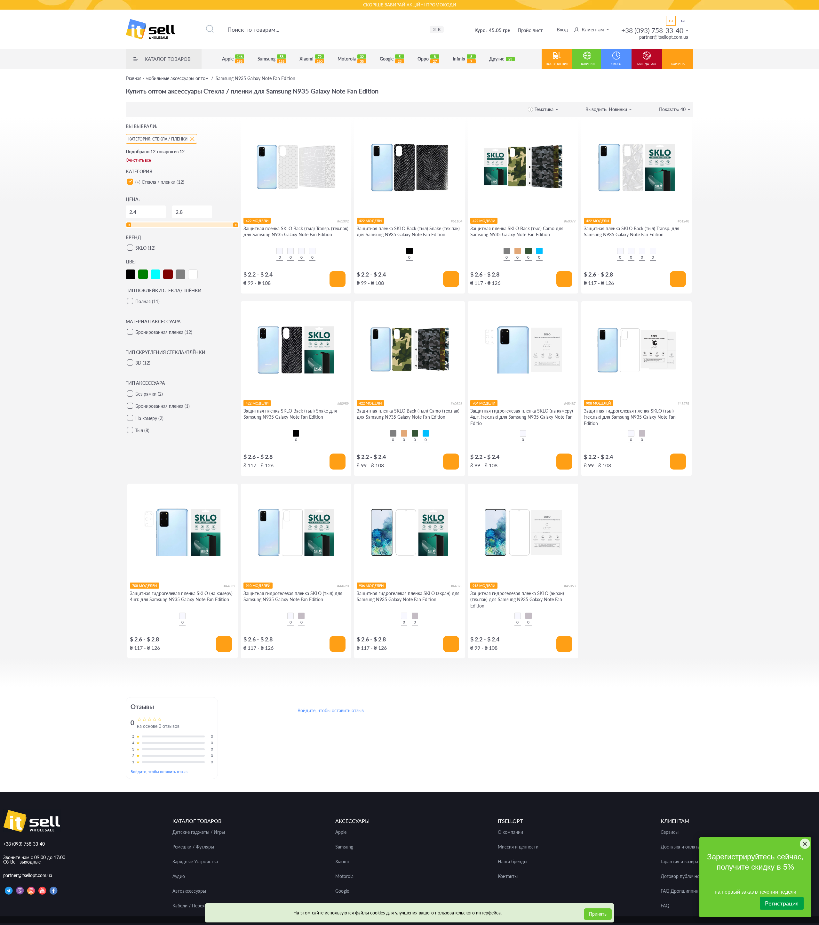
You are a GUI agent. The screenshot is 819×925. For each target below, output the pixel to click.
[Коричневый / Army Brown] (517, 251)
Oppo (427, 58)
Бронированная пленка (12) (163, 332)
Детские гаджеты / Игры (198, 832)
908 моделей (598, 403)
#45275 (683, 403)
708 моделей (144, 585)
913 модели (484, 585)
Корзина (678, 64)
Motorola (351, 58)
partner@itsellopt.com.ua (663, 37)
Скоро (616, 64)
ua (683, 20)
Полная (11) (147, 301)
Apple (232, 58)
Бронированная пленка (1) (162, 406)
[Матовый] (642, 433)
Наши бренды (512, 861)
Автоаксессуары (189, 891)
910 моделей (258, 585)
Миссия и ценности (518, 847)
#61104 (456, 221)
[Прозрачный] (523, 433)
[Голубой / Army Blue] (539, 251)
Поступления (557, 64)
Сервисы (670, 832)
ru (671, 20)
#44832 (229, 586)
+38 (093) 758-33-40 (652, 30)
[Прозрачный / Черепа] (312, 251)
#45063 (570, 586)
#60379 (570, 221)
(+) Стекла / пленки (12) (159, 182)
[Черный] (409, 251)
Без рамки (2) (149, 394)
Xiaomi (310, 58)
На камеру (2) (149, 418)
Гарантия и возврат (680, 861)
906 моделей (371, 585)
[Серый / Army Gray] (507, 251)
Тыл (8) (142, 430)
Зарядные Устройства (195, 861)
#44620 (343, 586)
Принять (598, 914)
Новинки (587, 64)
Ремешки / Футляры (193, 847)
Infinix (462, 58)
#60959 (343, 403)
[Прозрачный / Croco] (279, 251)
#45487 (570, 403)
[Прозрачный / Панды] (290, 251)
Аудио (178, 876)
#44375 (456, 586)
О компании (510, 832)
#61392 (343, 221)
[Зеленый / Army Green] (528, 251)
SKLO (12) (145, 248)
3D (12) (142, 363)
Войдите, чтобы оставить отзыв (159, 771)
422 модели (257, 221)
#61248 (683, 221)
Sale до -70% (646, 64)
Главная (167, 78)
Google (391, 58)
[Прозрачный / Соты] (301, 251)
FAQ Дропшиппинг (680, 891)
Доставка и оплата (680, 847)
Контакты (508, 876)
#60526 (456, 403)
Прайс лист (530, 30)
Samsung (271, 58)
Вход (562, 29)
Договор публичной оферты (690, 876)
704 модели (484, 403)
